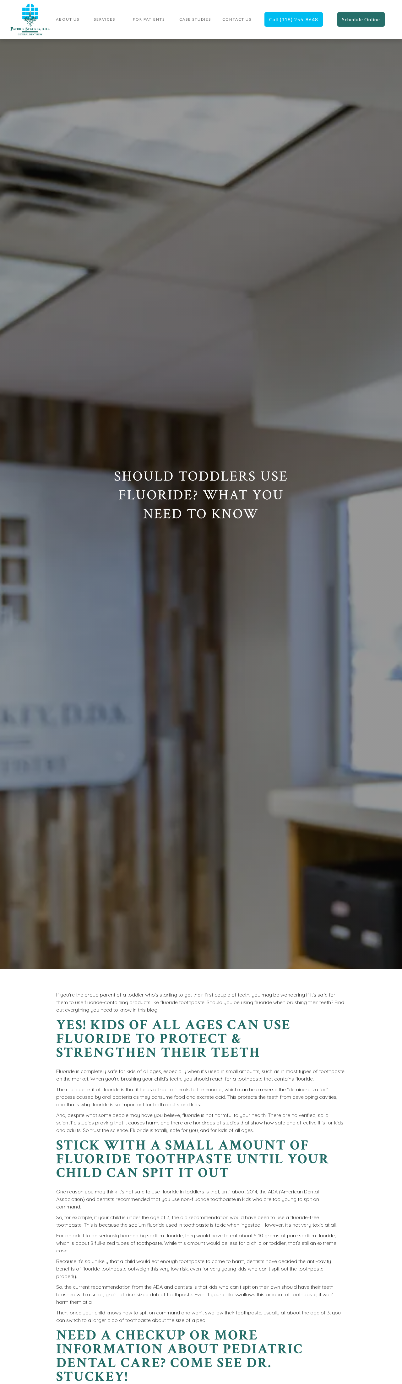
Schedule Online (361, 19)
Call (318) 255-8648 (293, 19)
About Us (67, 19)
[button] (104, 19)
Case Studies (195, 19)
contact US (237, 19)
